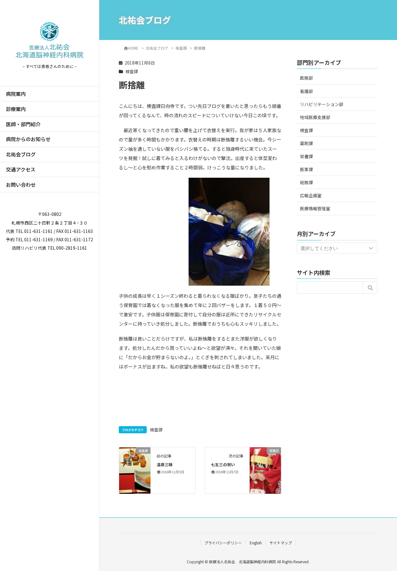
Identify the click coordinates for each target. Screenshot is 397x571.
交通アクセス (20, 169)
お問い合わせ (21, 184)
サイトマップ (281, 542)
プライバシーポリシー (223, 542)
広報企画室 (311, 195)
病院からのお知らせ (28, 139)
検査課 (131, 71)
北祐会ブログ (21, 154)
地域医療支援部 (315, 117)
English (256, 542)
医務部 (306, 78)
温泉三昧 (165, 464)
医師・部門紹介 (23, 124)
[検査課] (134, 469)
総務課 (306, 182)
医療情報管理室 (315, 208)
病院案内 (16, 93)
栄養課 (306, 156)
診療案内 (16, 109)
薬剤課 (306, 143)
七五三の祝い (223, 464)
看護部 (306, 91)
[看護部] (265, 469)
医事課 (306, 169)
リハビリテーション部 (321, 104)
